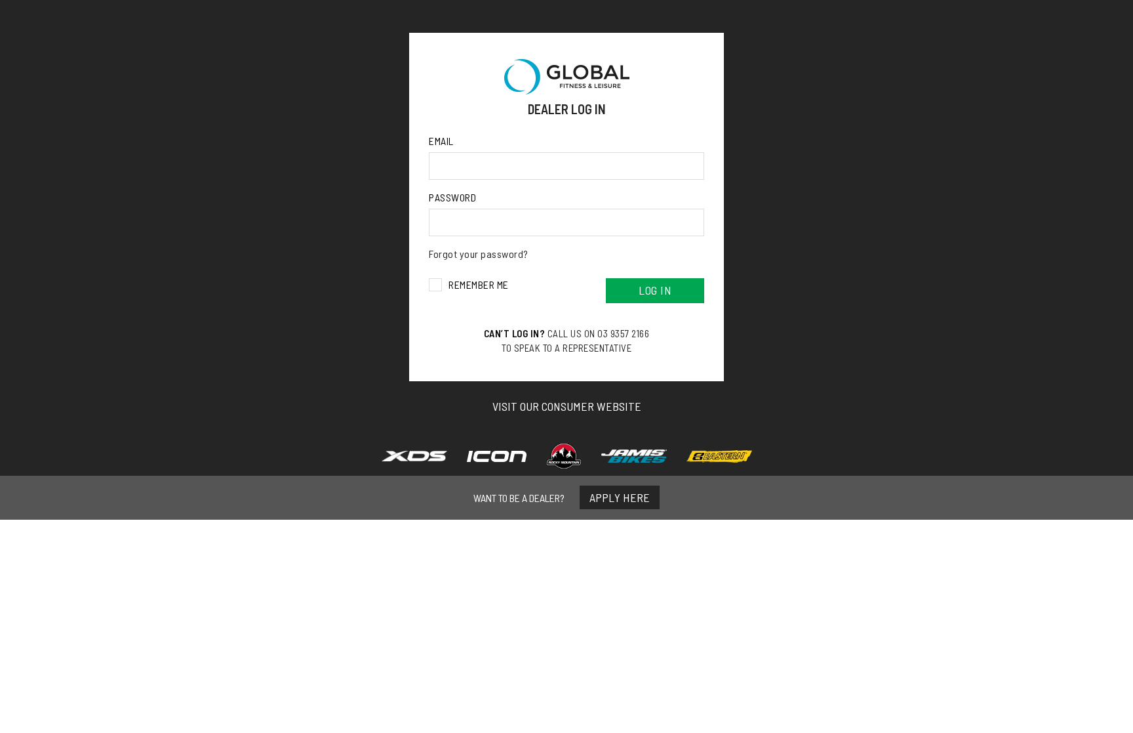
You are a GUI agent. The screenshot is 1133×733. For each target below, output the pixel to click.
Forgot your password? (478, 253)
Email (441, 141)
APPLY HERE (619, 497)
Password (452, 197)
